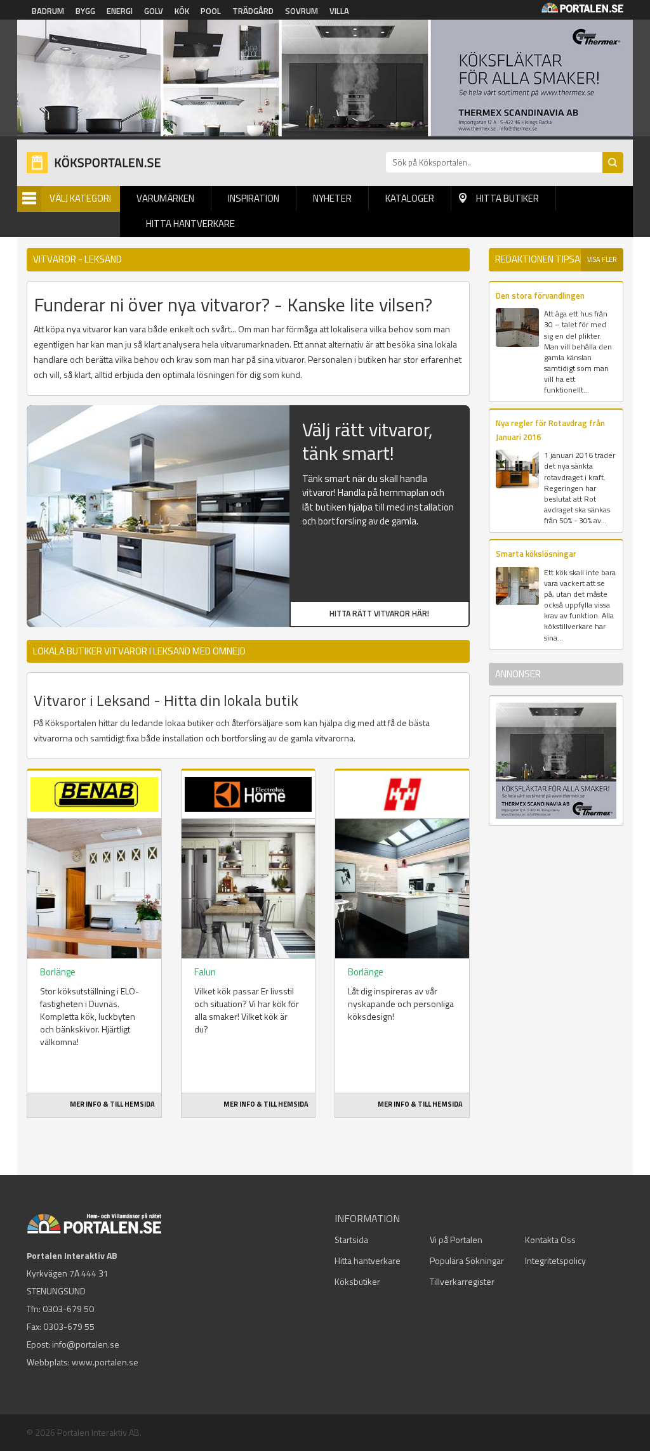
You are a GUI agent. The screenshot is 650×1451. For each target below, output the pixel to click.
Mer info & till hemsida (112, 1104)
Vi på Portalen (456, 1239)
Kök (182, 10)
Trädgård (253, 10)
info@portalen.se (85, 1344)
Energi (120, 10)
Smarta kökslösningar (536, 553)
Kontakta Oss (550, 1239)
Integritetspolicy (555, 1260)
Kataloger (409, 198)
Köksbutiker (357, 1281)
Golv (153, 10)
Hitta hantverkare (190, 223)
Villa (339, 10)
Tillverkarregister (462, 1281)
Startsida (351, 1239)
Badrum (48, 10)
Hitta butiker (507, 198)
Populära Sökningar (467, 1260)
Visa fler (602, 259)
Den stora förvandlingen (540, 295)
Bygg (85, 10)
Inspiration (253, 198)
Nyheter (332, 198)
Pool (211, 10)
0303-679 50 (68, 1308)
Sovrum (301, 10)
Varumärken (165, 198)
